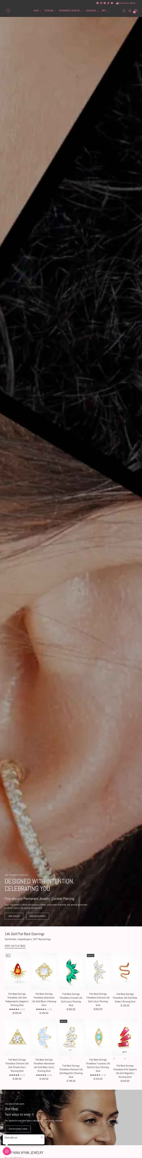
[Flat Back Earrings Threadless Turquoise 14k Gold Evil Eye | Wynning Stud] (98, 1037)
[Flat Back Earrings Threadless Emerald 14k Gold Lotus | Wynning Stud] (71, 971)
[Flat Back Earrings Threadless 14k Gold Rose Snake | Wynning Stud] (125, 971)
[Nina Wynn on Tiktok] (108, 3)
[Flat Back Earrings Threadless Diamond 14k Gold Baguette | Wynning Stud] (71, 1037)
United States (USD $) (127, 3)
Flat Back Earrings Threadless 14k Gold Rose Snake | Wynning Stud (125, 997)
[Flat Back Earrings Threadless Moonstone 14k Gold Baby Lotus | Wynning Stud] (44, 1037)
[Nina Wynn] (8, 10)
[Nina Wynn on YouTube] (112, 3)
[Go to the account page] (130, 10)
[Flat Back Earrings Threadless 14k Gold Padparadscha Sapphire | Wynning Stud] (17, 971)
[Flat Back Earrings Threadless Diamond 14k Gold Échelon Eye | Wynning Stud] (17, 1037)
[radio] (63, 1058)
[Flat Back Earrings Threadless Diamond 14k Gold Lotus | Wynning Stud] (98, 971)
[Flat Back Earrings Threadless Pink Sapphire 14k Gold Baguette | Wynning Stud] (125, 1037)
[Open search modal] (124, 10)
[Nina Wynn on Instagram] (101, 3)
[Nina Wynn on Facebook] (97, 3)
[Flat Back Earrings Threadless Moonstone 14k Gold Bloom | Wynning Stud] (44, 971)
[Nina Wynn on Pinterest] (104, 3)
